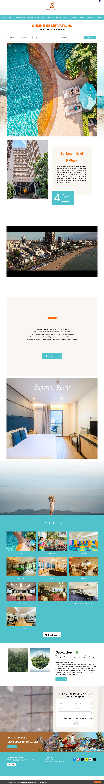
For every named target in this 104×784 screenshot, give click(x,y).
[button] (14, 89)
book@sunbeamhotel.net (56, 761)
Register (99, 17)
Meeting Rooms (46, 17)
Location (82, 17)
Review (55, 17)
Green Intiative (64, 17)
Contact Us (90, 17)
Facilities (30, 17)
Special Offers (20, 17)
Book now (90, 38)
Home (4, 17)
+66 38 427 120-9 (53, 759)
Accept (97, 782)
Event (37, 17)
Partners (74, 17)
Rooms (10, 17)
